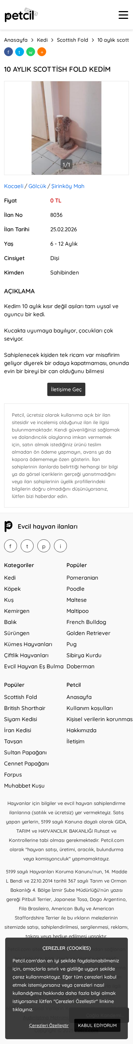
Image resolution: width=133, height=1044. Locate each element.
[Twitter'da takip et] (27, 545)
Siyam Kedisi (20, 719)
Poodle (75, 588)
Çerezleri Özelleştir (49, 1025)
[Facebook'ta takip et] (10, 545)
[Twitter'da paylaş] (19, 51)
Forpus (13, 774)
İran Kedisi (17, 730)
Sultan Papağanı (25, 752)
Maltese (76, 599)
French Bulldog (86, 621)
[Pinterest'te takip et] (43, 545)
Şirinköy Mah (68, 186)
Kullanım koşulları (89, 708)
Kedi (10, 577)
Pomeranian (82, 577)
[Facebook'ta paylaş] (8, 51)
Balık (10, 621)
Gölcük (37, 186)
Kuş (9, 599)
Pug (71, 644)
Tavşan (13, 741)
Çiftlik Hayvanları (26, 655)
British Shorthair (24, 708)
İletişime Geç (66, 389)
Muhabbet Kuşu (24, 785)
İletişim (75, 741)
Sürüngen (17, 633)
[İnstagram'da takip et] (60, 545)
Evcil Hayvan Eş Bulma (34, 666)
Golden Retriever (88, 633)
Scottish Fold (20, 696)
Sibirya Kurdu (84, 655)
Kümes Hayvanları (28, 644)
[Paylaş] (41, 51)
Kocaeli (13, 186)
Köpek (12, 588)
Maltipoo (77, 610)
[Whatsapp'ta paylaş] (30, 51)
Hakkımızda (81, 730)
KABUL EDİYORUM (97, 1025)
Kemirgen (17, 610)
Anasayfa (79, 696)
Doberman (80, 666)
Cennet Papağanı (26, 763)
